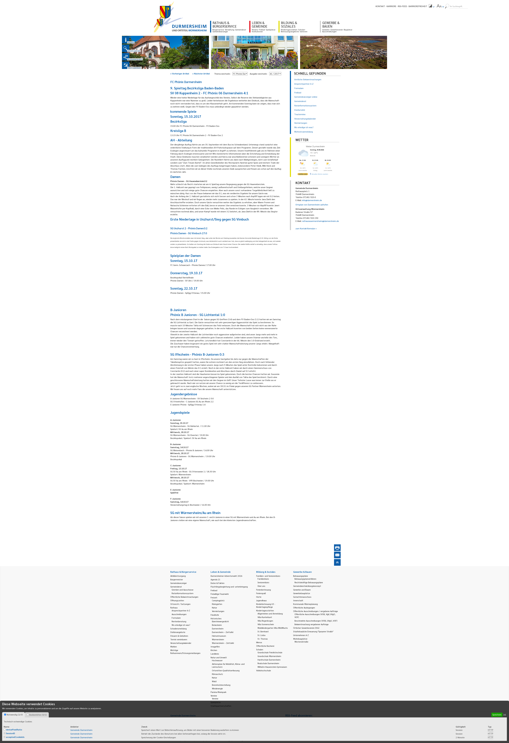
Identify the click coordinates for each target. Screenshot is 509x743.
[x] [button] (505, 714)
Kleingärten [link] (217, 604)
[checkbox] (5, 714)
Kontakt (380, 6)
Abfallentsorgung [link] (178, 575)
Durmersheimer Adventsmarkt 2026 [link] (226, 575)
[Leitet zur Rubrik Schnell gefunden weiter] (125, 48)
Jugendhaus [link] (261, 600)
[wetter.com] (302, 175)
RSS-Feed (402, 6)
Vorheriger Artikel (179, 73)
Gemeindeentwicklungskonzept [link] (307, 586)
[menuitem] (431, 6)
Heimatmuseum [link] (219, 635)
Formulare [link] (176, 617)
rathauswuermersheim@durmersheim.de (320, 221)
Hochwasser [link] (217, 660)
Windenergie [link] (217, 688)
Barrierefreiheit (418, 6)
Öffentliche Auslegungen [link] (304, 607)
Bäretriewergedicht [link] (220, 621)
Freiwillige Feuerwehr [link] (220, 593)
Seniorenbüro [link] (263, 582)
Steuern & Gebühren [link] (179, 635)
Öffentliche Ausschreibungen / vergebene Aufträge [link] (315, 611)
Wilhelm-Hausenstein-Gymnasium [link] (272, 666)
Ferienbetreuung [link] (263, 589)
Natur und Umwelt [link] (219, 657)
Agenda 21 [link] (215, 579)
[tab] (13, 714)
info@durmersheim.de (312, 200)
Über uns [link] (261, 586)
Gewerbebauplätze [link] (301, 593)
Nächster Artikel (201, 73)
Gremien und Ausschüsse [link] (182, 589)
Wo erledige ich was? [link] (181, 625)
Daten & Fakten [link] (217, 583)
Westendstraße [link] (301, 641)
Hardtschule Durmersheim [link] (269, 659)
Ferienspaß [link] (261, 593)
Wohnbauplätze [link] (300, 638)
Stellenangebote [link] (177, 632)
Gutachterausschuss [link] (302, 596)
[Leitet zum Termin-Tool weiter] (125, 65)
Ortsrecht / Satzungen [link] (180, 604)
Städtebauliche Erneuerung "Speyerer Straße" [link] (313, 631)
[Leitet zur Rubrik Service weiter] (125, 56)
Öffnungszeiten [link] (177, 600)
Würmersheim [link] (218, 639)
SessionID (10, 733)
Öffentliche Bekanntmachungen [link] (184, 596)
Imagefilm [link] (215, 646)
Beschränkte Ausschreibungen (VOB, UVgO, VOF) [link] (316, 620)
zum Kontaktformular (305, 228)
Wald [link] (214, 681)
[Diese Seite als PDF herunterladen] (337, 550)
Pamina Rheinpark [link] (218, 692)
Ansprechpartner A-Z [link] (181, 610)
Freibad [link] (214, 590)
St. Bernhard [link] (263, 631)
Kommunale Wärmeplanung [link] (305, 604)
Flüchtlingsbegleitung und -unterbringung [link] (229, 586)
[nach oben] (337, 564)
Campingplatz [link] (218, 600)
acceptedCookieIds (15, 737)
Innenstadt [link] (298, 600)
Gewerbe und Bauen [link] (302, 589)
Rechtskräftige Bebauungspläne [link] (309, 582)
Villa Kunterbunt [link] (265, 617)
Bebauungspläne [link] (300, 575)
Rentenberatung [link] (179, 621)
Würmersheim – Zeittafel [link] (223, 643)
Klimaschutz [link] (217, 674)
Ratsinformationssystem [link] (182, 593)
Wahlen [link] (173, 646)
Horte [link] (258, 596)
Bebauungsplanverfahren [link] (305, 578)
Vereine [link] (215, 698)
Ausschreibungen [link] (179, 614)
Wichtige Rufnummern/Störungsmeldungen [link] (185, 651)
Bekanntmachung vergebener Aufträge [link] (312, 624)
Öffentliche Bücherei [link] (265, 645)
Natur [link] (214, 607)
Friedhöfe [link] (215, 614)
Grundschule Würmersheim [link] (269, 656)
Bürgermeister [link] (176, 579)
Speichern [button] (496, 714)
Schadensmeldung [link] (178, 628)
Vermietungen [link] (218, 611)
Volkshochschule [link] (263, 670)
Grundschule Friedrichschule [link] (270, 652)
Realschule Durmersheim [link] (268, 663)
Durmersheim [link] (217, 628)
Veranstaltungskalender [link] (180, 643)
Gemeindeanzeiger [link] (178, 583)
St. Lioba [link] (261, 635)
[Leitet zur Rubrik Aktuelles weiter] (125, 39)
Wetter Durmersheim (315, 146)
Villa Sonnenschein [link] (266, 624)
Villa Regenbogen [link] (265, 620)
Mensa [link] (259, 642)
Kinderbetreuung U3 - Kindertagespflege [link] (265, 605)
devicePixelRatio (14, 729)
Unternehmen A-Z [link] (301, 635)
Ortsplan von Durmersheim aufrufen (311, 204)
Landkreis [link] (215, 653)
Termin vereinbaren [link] (178, 639)
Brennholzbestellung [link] (221, 684)
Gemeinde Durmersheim (81, 730)
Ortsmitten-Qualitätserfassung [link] (226, 670)
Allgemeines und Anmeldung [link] (270, 613)
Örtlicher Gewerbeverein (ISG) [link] (306, 627)
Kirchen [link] (214, 650)
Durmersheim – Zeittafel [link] (222, 632)
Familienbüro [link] (263, 578)
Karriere (391, 6)
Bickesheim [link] (217, 625)
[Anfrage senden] (337, 557)
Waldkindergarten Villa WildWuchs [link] (273, 627)
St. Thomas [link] (263, 638)
